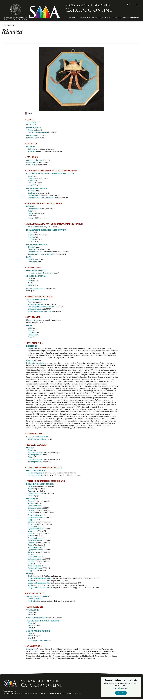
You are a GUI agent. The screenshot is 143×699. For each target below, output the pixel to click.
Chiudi (120, 693)
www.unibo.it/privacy (120, 688)
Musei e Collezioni (101, 17)
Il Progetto (83, 17)
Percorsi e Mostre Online (126, 17)
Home (129, 4)
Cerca (137, 4)
